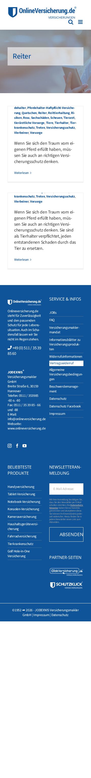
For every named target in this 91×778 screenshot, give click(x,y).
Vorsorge (36, 132)
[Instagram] (10, 446)
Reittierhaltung (59, 113)
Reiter (42, 113)
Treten (40, 127)
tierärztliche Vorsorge (29, 123)
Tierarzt (69, 117)
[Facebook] (17, 446)
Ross (26, 117)
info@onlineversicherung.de (27, 419)
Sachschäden (40, 117)
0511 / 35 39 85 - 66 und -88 (24, 407)
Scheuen (56, 117)
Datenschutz (60, 615)
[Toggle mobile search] (70, 22)
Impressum (41, 615)
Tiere (49, 123)
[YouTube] (24, 446)
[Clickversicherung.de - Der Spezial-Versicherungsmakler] (66, 569)
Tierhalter (62, 123)
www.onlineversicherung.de (27, 428)
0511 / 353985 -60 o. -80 (23, 398)
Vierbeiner (21, 132)
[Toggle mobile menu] (80, 22)
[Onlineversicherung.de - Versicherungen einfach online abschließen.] (25, 301)
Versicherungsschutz (60, 127)
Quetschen (29, 113)
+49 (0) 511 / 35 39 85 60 (24, 351)
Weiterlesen (21, 173)
